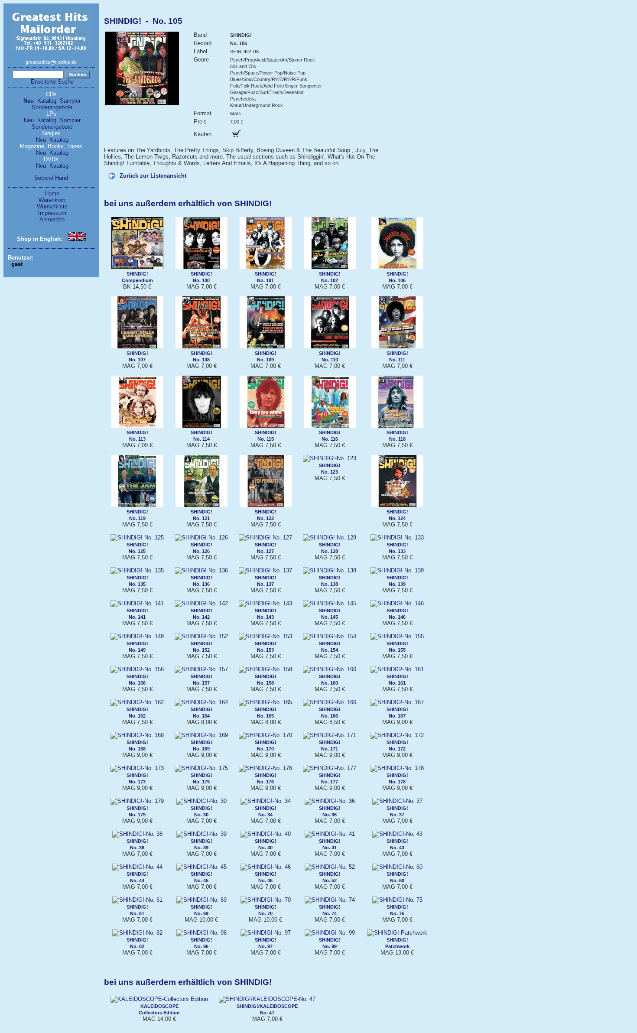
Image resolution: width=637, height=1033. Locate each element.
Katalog (46, 100)
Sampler (70, 100)
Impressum (52, 213)
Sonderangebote (52, 107)
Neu (28, 100)
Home (52, 193)
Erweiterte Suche (52, 81)
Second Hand (51, 178)
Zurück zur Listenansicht (153, 175)
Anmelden (52, 219)
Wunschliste (52, 206)
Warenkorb (52, 200)
